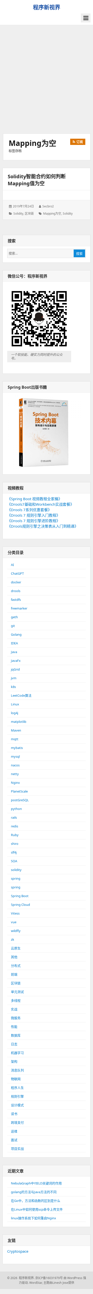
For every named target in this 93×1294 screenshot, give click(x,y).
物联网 (16, 1079)
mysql (15, 756)
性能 (14, 1026)
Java (14, 652)
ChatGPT (17, 573)
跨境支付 (17, 1122)
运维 (14, 1131)
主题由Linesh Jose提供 (58, 1283)
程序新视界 (46, 7)
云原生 (16, 948)
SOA (14, 861)
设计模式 (17, 1105)
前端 (14, 974)
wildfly (16, 930)
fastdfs (16, 599)
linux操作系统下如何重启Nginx (33, 1218)
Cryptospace (17, 1251)
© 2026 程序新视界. (20, 1278)
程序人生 (17, 1087)
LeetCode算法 (21, 695)
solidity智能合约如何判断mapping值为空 (37, 180)
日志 (14, 1044)
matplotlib (18, 721)
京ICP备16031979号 (49, 1278)
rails (14, 817)
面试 (14, 1140)
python (16, 808)
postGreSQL (20, 800)
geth (14, 617)
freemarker (19, 608)
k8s (13, 686)
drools (15, 591)
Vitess (15, 913)
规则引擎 (17, 1096)
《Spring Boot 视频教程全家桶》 (34, 498)
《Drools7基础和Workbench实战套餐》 (40, 504)
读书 (14, 1113)
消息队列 (17, 1070)
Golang (16, 634)
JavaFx (16, 660)
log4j (14, 713)
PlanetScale (19, 791)
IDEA (14, 643)
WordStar (35, 1283)
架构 (14, 1061)
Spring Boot (20, 896)
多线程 (16, 1000)
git (13, 625)
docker (16, 582)
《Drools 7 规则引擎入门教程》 (33, 515)
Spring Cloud (20, 904)
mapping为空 (52, 213)
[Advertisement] (46, 79)
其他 (14, 957)
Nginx (15, 782)
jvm (13, 678)
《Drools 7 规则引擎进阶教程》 (33, 520)
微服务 (16, 1018)
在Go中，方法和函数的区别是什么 (35, 1200)
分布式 (16, 965)
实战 (14, 1009)
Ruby (15, 835)
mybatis (17, 747)
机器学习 (17, 1052)
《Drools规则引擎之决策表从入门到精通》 (42, 526)
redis (14, 826)
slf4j (14, 852)
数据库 (16, 1035)
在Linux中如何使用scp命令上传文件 (37, 1209)
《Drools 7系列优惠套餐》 (29, 509)
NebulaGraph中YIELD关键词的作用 (36, 1183)
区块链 (29, 213)
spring (15, 878)
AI (12, 564)
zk (12, 939)
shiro (14, 843)
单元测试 (17, 991)
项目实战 (17, 1148)
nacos (15, 765)
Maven (16, 730)
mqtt (14, 739)
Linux (15, 704)
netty (15, 774)
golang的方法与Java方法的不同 (34, 1192)
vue (13, 922)
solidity (18, 213)
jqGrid (15, 669)
